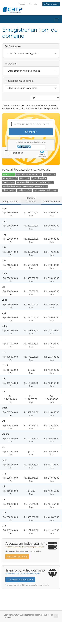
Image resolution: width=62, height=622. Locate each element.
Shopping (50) (9, 190)
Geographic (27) (10, 178)
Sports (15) (24, 178)
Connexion (33, 4)
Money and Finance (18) (27, 182)
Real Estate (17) (24, 190)
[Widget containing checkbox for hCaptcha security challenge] (25, 152)
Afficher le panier (51, 4)
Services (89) (8, 182)
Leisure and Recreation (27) (35, 186)
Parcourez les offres (17, 556)
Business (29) (49, 174)
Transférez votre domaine (20, 579)
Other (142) (52, 190)
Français (22, 4)
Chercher (31, 132)
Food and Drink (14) (12, 186)
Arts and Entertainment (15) (28, 174)
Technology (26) (39, 178)
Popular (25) (8, 174)
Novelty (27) (39, 190)
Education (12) (46, 182)
